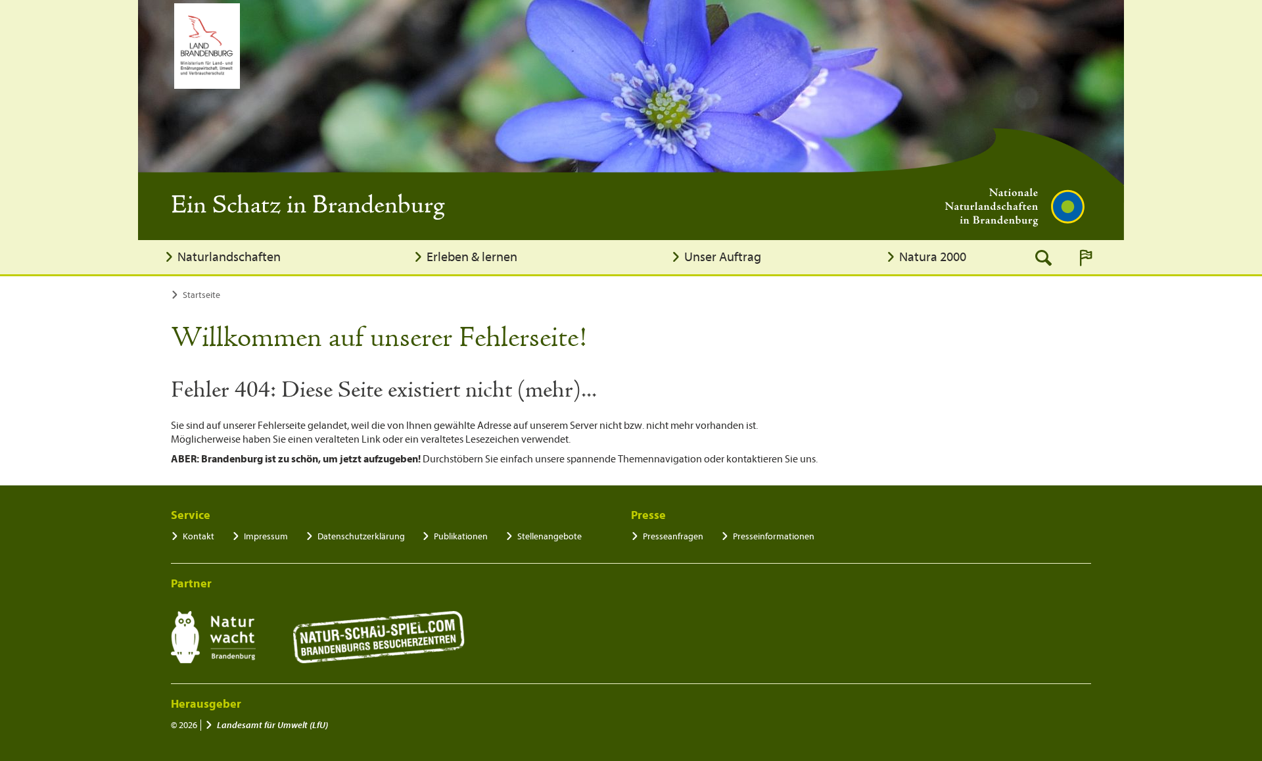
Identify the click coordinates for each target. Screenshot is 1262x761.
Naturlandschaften (229, 256)
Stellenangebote (549, 536)
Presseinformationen (773, 536)
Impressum (266, 536)
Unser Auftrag (722, 256)
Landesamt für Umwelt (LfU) (272, 725)
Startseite (201, 295)
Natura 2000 (932, 256)
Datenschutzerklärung (361, 536)
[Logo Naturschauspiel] (379, 637)
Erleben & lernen (472, 256)
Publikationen (461, 536)
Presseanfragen (673, 536)
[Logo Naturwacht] (213, 637)
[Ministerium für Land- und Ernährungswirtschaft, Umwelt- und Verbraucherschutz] (207, 46)
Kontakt (198, 536)
